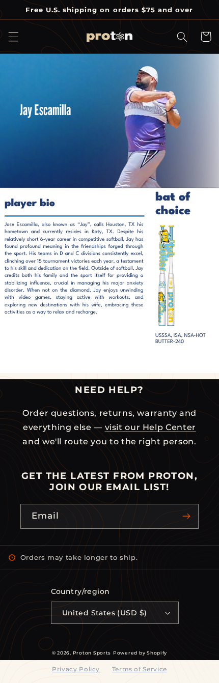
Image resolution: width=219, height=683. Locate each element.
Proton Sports (92, 653)
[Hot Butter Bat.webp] (166, 275)
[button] (13, 36)
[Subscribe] (186, 516)
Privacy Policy (76, 669)
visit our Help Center (150, 427)
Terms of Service (139, 669)
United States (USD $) (104, 613)
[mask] (109, 121)
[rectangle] (75, 216)
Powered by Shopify (140, 653)
